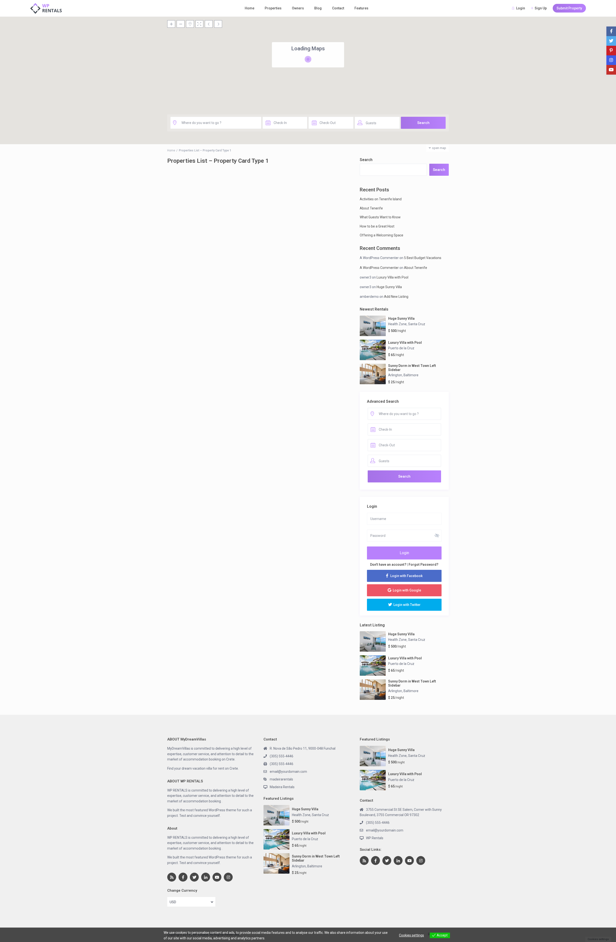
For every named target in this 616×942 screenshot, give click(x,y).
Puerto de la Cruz (401, 348)
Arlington (395, 375)
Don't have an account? (388, 564)
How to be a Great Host (377, 226)
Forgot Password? (423, 564)
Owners (298, 8)
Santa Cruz (416, 324)
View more (274, 938)
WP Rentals (374, 838)
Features (361, 8)
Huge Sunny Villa (389, 287)
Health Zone (397, 324)
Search (366, 159)
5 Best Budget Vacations (422, 258)
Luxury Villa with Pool (392, 277)
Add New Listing (396, 297)
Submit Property (569, 8)
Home (249, 8)
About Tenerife (371, 208)
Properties (273, 8)
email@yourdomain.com (288, 771)
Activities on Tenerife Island (381, 199)
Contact (338, 8)
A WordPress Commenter (379, 268)
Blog (318, 8)
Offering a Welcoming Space (381, 235)
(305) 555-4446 (281, 756)
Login (404, 553)
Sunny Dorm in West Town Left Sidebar (412, 368)
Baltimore (411, 375)
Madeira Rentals (282, 787)
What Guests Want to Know (380, 217)
